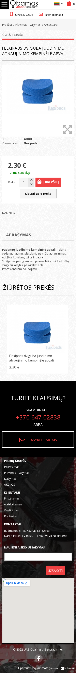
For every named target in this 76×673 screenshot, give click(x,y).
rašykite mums (42, 439)
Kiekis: (12, 182)
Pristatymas (12, 498)
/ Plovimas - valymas (27, 25)
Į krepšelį (51, 182)
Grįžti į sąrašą (13, 35)
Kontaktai (10, 516)
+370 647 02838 (24, 15)
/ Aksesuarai (49, 25)
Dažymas (10, 479)
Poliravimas (11, 467)
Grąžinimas (11, 510)
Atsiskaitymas (13, 504)
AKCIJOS (9, 484)
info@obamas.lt (54, 15)
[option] (38, 101)
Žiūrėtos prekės (28, 287)
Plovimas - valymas (16, 473)
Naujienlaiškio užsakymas (24, 547)
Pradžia (7, 25)
